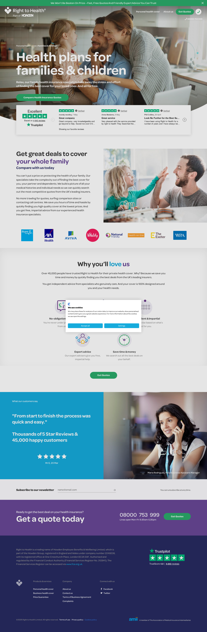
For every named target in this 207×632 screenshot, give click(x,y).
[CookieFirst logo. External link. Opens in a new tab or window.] (69, 304)
